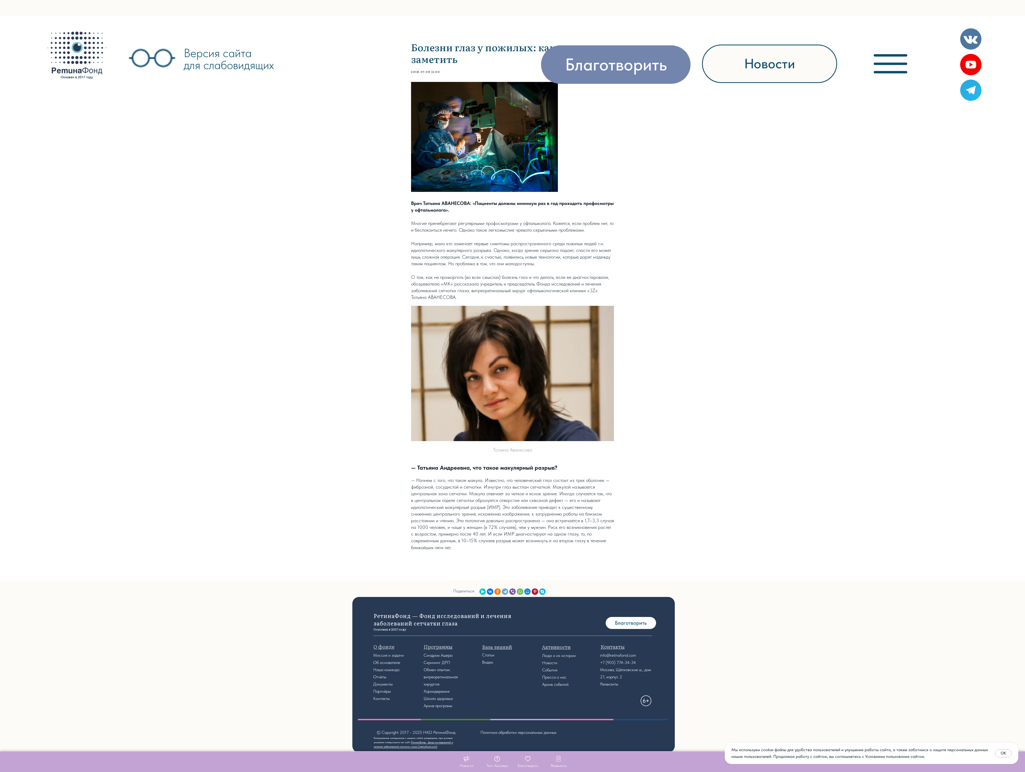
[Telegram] (505, 591)
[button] (497, 762)
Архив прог (433, 705)
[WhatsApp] (520, 591)
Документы (383, 684)
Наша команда (386, 669)
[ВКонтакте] (490, 591)
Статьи (488, 655)
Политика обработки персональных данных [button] (518, 732)
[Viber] (512, 591)
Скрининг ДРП (437, 662)
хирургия (431, 684)
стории (569, 655)
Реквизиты (609, 684)
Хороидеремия (437, 691)
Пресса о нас (554, 677)
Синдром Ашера (438, 655)
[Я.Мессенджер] (482, 591)
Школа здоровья (438, 698)
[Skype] (542, 591)
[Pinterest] (535, 591)
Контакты (381, 698)
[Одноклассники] (497, 591)
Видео (487, 662)
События (549, 669)
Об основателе (386, 662)
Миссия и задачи (388, 655)
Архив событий (555, 684)
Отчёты (379, 676)
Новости (549, 662)
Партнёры (382, 691)
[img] (77, 55)
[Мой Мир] (527, 591)
